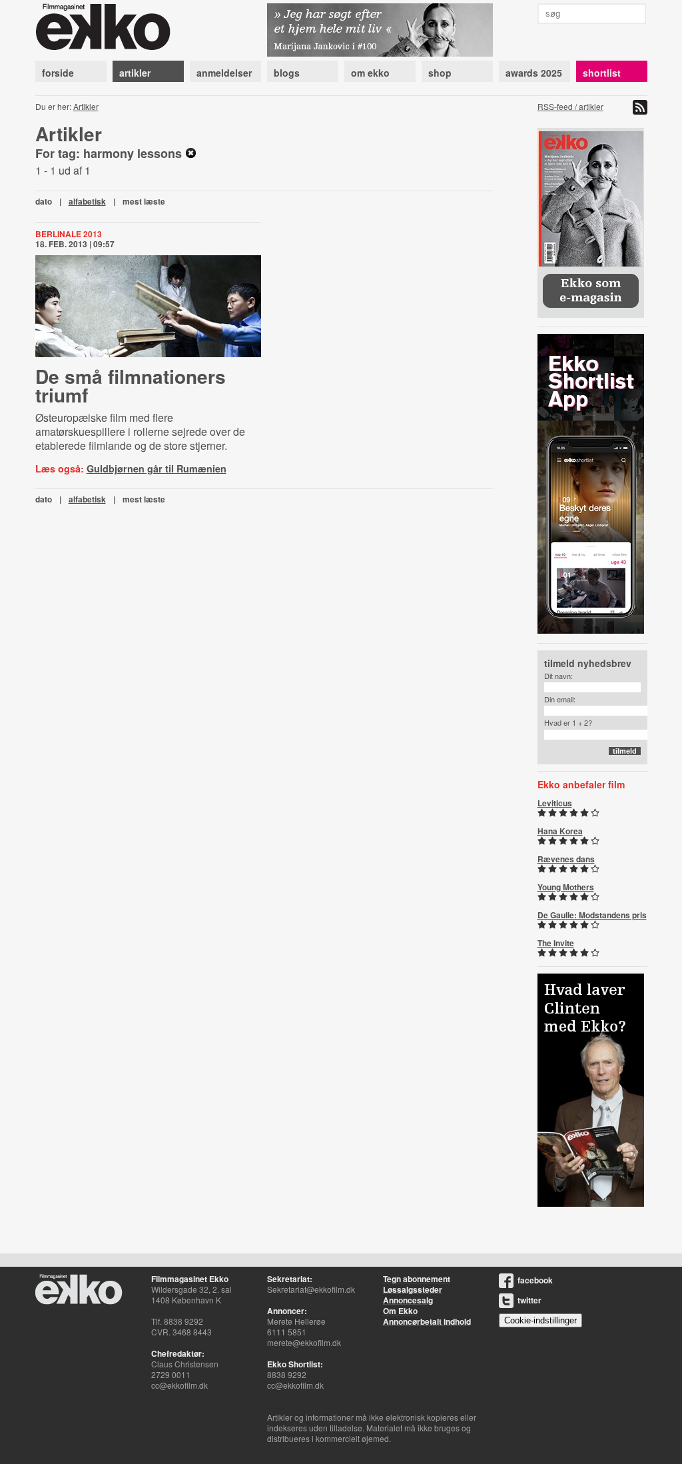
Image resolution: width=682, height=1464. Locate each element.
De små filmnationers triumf (130, 385)
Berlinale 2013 (68, 234)
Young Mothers (565, 887)
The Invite (555, 943)
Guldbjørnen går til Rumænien (156, 468)
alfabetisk (87, 201)
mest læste (144, 201)
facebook (535, 1280)
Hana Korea (560, 831)
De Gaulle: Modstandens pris (592, 915)
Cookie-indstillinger (540, 1320)
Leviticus (554, 803)
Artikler (86, 106)
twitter (529, 1300)
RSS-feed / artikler (570, 106)
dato (43, 201)
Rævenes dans (566, 859)
